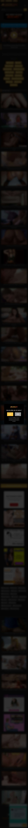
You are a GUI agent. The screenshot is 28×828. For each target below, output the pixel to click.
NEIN (18, 414)
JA (10, 414)
